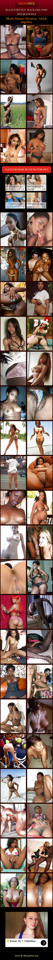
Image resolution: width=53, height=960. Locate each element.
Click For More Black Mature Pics (26, 169)
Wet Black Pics (26, 14)
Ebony (27, 3)
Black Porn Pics (16, 10)
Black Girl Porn (37, 10)
